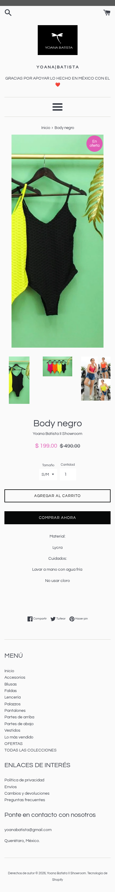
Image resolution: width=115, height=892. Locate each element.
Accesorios (14, 677)
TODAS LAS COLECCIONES (30, 750)
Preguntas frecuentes (24, 800)
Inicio (9, 671)
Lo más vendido (18, 737)
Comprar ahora (57, 518)
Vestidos (12, 730)
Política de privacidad (24, 780)
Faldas (10, 691)
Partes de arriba (19, 717)
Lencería (12, 697)
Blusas (10, 684)
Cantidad (68, 464)
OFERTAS (13, 744)
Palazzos (12, 704)
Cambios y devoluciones (27, 793)
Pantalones (15, 711)
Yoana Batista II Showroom (66, 873)
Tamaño (48, 465)
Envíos (10, 787)
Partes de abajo (19, 724)
